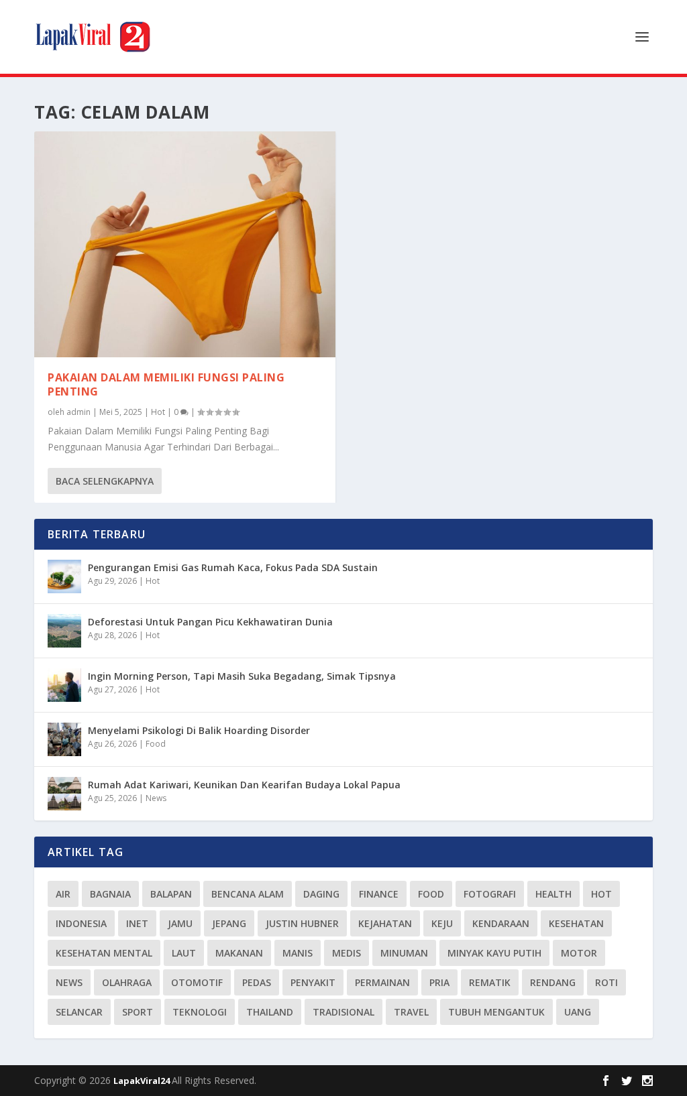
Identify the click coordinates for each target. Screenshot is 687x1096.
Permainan (382, 982)
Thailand (269, 1012)
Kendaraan (500, 923)
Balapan (171, 894)
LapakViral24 (142, 1081)
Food (156, 743)
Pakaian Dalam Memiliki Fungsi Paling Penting (166, 384)
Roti (606, 982)
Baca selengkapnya (105, 481)
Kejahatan (385, 923)
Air (63, 894)
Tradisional (343, 1012)
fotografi (490, 894)
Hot (158, 412)
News (156, 798)
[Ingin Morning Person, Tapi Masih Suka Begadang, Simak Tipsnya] (64, 685)
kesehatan (576, 923)
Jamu (180, 923)
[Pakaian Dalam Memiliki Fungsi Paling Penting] (184, 244)
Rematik (490, 982)
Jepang (229, 923)
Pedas (256, 982)
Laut (184, 953)
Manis (297, 953)
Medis (346, 953)
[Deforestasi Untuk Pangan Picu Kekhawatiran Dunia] (64, 631)
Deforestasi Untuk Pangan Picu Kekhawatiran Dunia (210, 621)
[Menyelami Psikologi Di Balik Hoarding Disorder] (64, 739)
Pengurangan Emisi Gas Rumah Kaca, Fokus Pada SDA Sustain (233, 567)
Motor (579, 953)
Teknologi (199, 1012)
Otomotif (197, 982)
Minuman (404, 953)
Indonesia (81, 923)
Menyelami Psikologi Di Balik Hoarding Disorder (199, 730)
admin (78, 412)
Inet (137, 923)
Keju (442, 923)
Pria (439, 982)
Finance (379, 894)
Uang (577, 1012)
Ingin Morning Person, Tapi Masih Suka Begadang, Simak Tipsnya (242, 676)
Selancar (79, 1012)
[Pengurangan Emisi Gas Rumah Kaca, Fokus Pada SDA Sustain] (64, 576)
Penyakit (312, 982)
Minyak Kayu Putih (494, 953)
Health (553, 894)
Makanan (239, 953)
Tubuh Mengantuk (496, 1012)
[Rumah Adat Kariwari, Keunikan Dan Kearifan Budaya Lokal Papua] (64, 793)
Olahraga (127, 982)
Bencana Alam (247, 894)
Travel (411, 1012)
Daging (321, 894)
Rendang (553, 982)
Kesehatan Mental (104, 953)
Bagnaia (110, 894)
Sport (137, 1012)
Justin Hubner (302, 923)
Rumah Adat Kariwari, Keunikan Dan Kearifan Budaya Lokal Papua (244, 784)
